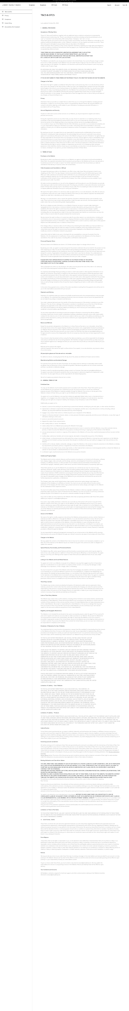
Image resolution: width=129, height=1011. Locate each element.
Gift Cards (54, 5)
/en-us (57, 42)
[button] (32, 5)
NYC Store (65, 5)
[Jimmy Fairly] (15, 5)
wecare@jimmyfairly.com (60, 498)
